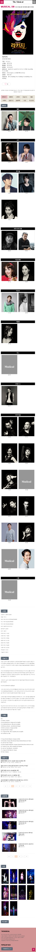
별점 (31, 97)
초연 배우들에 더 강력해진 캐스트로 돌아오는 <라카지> (14, 780)
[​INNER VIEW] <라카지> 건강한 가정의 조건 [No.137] (13, 761)
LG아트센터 (10, 67)
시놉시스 (25, 97)
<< (5, 786)
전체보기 (4, 97)
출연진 (11, 97)
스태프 (18, 97)
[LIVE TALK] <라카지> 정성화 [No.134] (9, 770)
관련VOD (18, 100)
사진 (25, 100)
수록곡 (4, 100)
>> (26, 856)
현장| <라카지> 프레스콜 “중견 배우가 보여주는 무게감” (14, 765)
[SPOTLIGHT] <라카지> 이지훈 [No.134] (10, 775)
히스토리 (31, 100)
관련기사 (11, 100)
